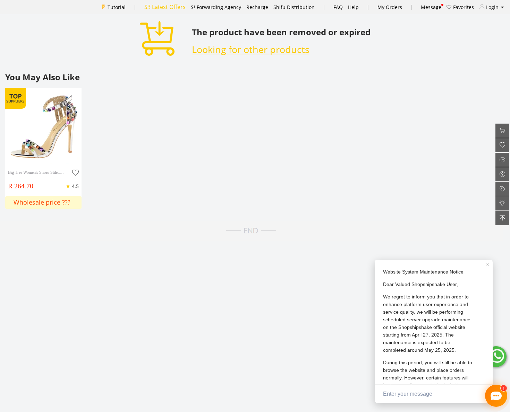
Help (353, 7)
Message (431, 7)
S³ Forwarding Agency (216, 7)
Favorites (463, 7)
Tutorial (117, 7)
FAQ (338, 7)
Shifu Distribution (294, 7)
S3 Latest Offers (165, 7)
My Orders (389, 7)
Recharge (257, 7)
